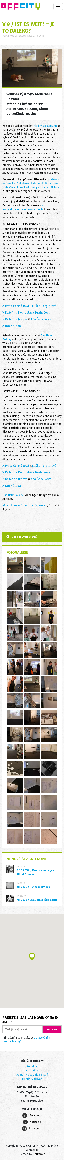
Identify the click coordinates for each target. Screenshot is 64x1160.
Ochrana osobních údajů (32, 1074)
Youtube (35, 1122)
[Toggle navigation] (58, 6)
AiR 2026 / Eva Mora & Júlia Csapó (37, 899)
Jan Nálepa (53, 187)
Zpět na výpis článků (24, 536)
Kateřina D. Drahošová (44, 183)
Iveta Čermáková (12, 187)
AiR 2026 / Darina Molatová (33, 887)
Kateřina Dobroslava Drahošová (27, 312)
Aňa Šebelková (21, 183)
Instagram (35, 1128)
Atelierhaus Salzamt (45, 125)
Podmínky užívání (32, 1079)
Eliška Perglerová (34, 187)
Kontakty (32, 1070)
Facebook (35, 1115)
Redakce (32, 1066)
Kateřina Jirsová (16, 319)
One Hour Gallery (12, 495)
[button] (32, 956)
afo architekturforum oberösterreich (24, 505)
